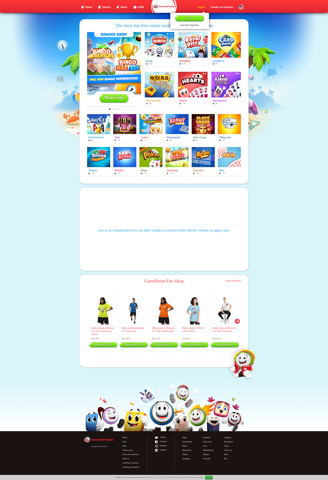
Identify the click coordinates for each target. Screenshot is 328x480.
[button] (237, 321)
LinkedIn (163, 450)
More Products (233, 281)
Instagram (163, 446)
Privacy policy (128, 450)
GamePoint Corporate (130, 463)
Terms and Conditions (131, 454)
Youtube (163, 437)
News (125, 442)
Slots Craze (207, 442)
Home (125, 437)
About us (126, 459)
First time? (189, 25)
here (188, 477)
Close (208, 477)
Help (124, 446)
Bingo (184, 437)
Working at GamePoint (131, 467)
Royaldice (206, 437)
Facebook (163, 441)
